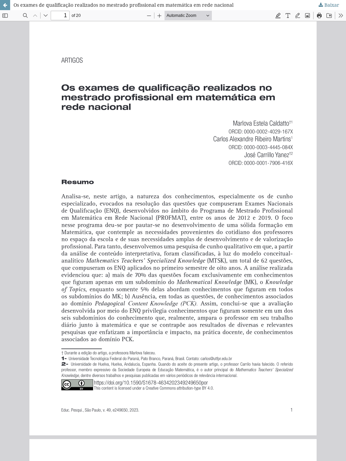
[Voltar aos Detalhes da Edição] (5, 5)
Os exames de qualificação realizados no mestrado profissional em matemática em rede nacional (123, 5)
